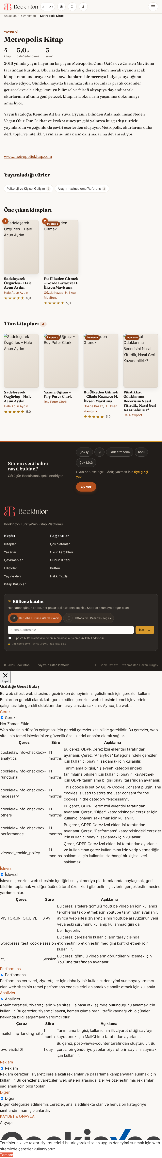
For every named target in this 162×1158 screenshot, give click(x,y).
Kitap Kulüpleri (15, 584)
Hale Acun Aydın (16, 293)
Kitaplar (10, 544)
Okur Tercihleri (61, 552)
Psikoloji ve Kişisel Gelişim (28, 188)
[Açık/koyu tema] (61, 7)
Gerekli (11, 717)
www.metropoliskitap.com (28, 156)
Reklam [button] (6, 1062)
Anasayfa (10, 16)
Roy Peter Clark (55, 402)
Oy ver (86, 487)
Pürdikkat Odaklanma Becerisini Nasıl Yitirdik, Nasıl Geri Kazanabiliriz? (139, 401)
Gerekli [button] (6, 711)
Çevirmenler (13, 560)
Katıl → (145, 630)
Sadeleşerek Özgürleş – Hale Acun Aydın (17, 283)
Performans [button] (10, 968)
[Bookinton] (21, 7)
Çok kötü (86, 463)
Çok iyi (84, 452)
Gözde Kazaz (53, 293)
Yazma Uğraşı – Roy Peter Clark (58, 394)
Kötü (141, 452)
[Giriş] (83, 6)
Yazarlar (10, 552)
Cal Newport (132, 415)
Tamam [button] (6, 1154)
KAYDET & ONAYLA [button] (17, 1116)
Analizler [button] (7, 992)
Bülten (55, 568)
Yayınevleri (28, 16)
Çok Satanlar (60, 544)
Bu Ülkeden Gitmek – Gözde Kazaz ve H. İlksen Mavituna (61, 283)
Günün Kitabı (60, 560)
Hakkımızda (59, 576)
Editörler (10, 568)
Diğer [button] (5, 1092)
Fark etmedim (119, 452)
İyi (99, 452)
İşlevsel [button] (6, 868)
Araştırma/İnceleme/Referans (81, 188)
